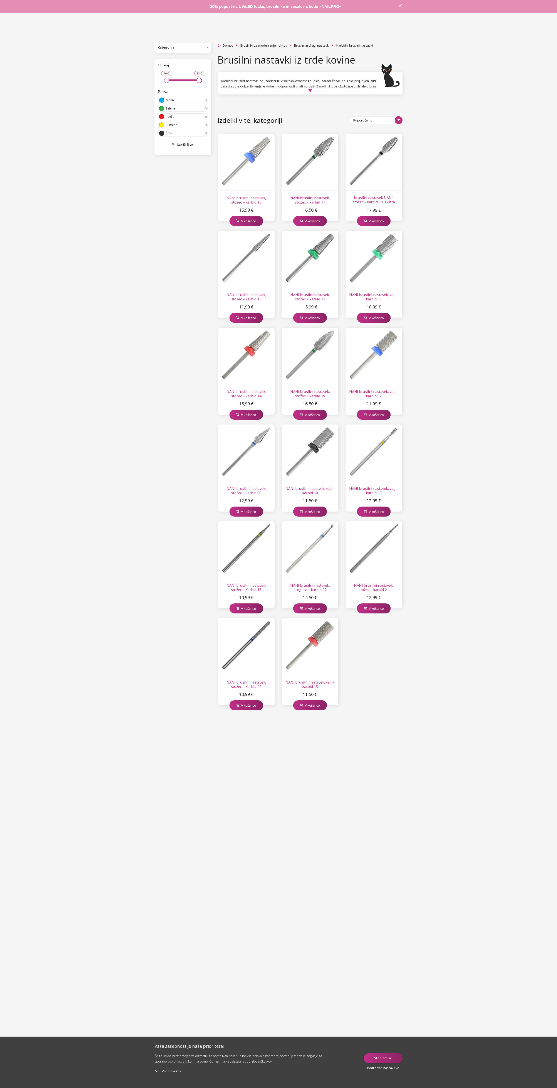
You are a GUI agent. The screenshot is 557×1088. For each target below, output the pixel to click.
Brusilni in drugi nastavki (311, 45)
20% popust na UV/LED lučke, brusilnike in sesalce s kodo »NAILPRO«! (277, 6)
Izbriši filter (185, 144)
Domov (228, 45)
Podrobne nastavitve (383, 1068)
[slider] (166, 80)
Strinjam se (383, 1058)
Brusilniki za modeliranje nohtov (263, 45)
